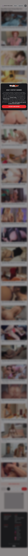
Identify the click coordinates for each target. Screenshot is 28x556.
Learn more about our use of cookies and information (17, 103)
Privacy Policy (13, 97)
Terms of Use (6, 98)
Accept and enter (14, 106)
